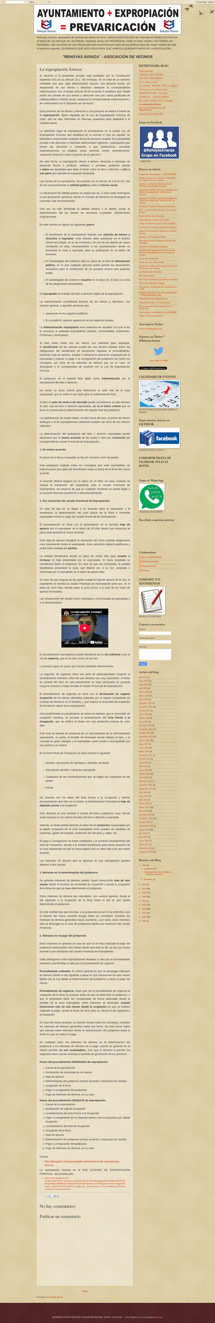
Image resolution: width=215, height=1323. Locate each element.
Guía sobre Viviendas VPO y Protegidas (156, 101)
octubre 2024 (144, 733)
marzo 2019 (144, 803)
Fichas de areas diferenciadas (151, 262)
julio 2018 (143, 833)
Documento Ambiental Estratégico (153, 247)
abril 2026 (143, 688)
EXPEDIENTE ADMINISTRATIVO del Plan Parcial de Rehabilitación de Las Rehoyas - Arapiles (157, 252)
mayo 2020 (143, 763)
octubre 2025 (144, 711)
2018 (144, 889)
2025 (144, 913)
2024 (144, 909)
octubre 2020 (144, 759)
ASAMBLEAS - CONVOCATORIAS (154, 97)
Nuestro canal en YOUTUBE (151, 114)
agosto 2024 (144, 740)
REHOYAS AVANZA (150, 562)
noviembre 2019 (145, 785)
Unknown (146, 570)
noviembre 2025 (145, 707)
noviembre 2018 (145, 818)
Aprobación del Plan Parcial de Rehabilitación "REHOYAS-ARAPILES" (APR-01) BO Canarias (158, 192)
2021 (144, 901)
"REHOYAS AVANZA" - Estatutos (153, 93)
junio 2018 (143, 837)
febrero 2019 (144, 807)
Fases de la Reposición (149, 259)
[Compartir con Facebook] (55, 1196)
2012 (144, 885)
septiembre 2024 (146, 737)
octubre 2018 (144, 822)
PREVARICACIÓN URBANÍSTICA (153, 299)
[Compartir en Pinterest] (57, 1196)
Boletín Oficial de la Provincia (151, 216)
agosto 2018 (144, 830)
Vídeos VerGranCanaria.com (151, 316)
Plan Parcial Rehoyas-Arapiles (152, 283)
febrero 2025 (144, 718)
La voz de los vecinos (148, 82)
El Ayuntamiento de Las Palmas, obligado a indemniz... (157, 873)
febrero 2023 (144, 751)
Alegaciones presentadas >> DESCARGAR (157, 174)
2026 (144, 917)
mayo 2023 (143, 744)
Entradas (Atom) (56, 1297)
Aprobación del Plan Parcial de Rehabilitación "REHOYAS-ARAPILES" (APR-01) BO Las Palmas (158, 200)
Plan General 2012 (147, 276)
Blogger (159, 1317)
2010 (144, 865)
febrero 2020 (144, 774)
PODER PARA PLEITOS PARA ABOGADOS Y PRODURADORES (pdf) (158, 294)
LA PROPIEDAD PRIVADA (150, 272)
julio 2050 (143, 677)
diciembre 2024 (145, 725)
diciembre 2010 (145, 848)
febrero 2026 (144, 696)
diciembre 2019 (145, 781)
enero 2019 (143, 811)
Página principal (145, 71)
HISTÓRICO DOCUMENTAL (151, 78)
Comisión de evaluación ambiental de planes (158, 227)
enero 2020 (143, 777)
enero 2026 (143, 699)
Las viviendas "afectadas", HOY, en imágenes (158, 86)
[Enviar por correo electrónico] (46, 1196)
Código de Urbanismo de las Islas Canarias (157, 223)
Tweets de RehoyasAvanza (150, 329)
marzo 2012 (144, 844)
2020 (144, 897)
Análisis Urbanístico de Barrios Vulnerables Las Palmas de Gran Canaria (157, 179)
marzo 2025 (144, 714)
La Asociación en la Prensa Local (153, 89)
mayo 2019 (143, 796)
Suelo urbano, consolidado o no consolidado (157, 312)
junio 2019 (143, 792)
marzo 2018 (144, 841)
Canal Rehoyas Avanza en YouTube (154, 220)
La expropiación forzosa (150, 104)
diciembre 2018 (145, 815)
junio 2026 (143, 681)
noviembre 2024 (145, 729)
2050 (144, 921)
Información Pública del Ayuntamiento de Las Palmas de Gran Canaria (158, 267)
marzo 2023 (144, 748)
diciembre (148, 879)
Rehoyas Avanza (149, 566)
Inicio (85, 1291)
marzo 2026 (144, 692)
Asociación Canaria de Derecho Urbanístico (157, 206)
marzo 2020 (144, 770)
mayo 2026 (143, 684)
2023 (144, 905)
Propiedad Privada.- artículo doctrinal (154, 303)
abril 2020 (143, 766)
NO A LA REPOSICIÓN (152, 557)
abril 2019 (143, 800)
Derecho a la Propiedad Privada (152, 237)
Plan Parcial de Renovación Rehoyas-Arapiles (158, 279)
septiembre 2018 (146, 826)
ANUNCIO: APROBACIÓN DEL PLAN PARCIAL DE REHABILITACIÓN (155, 185)
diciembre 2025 (145, 703)
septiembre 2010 (146, 852)
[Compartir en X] (52, 1196)
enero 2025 (143, 722)
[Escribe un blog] (49, 1196)
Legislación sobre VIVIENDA (151, 75)
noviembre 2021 (145, 755)
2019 (144, 893)
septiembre (149, 869)
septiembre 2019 (146, 789)
